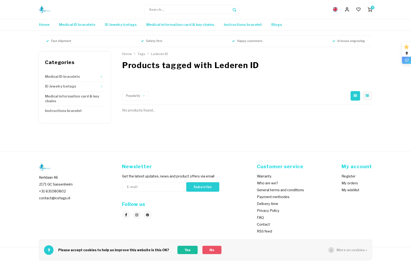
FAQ (260, 217)
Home (44, 25)
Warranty (264, 176)
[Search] (234, 9)
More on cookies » (352, 250)
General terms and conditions (280, 190)
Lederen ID (159, 54)
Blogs (276, 25)
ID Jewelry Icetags (121, 25)
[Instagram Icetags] (137, 215)
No (212, 250)
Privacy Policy (268, 211)
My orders (350, 183)
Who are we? (267, 183)
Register (349, 176)
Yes (188, 250)
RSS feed (264, 231)
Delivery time (267, 204)
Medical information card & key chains (180, 25)
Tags (141, 54)
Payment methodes (273, 197)
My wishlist (350, 190)
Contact (263, 224)
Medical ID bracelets (77, 25)
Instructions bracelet (243, 25)
